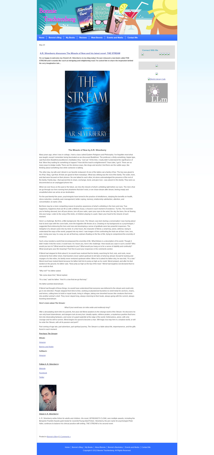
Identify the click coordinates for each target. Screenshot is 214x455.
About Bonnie (100, 447)
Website (42, 369)
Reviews (83, 38)
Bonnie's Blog (55, 38)
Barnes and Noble (46, 347)
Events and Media (115, 38)
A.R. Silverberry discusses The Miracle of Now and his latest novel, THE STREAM (80, 53)
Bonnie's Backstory (115, 447)
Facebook (43, 373)
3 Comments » (65, 437)
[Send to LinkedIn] (166, 54)
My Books (70, 38)
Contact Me (133, 38)
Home (41, 38)
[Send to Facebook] (160, 54)
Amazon (42, 342)
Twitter (41, 377)
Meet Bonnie (96, 38)
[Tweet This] (163, 54)
